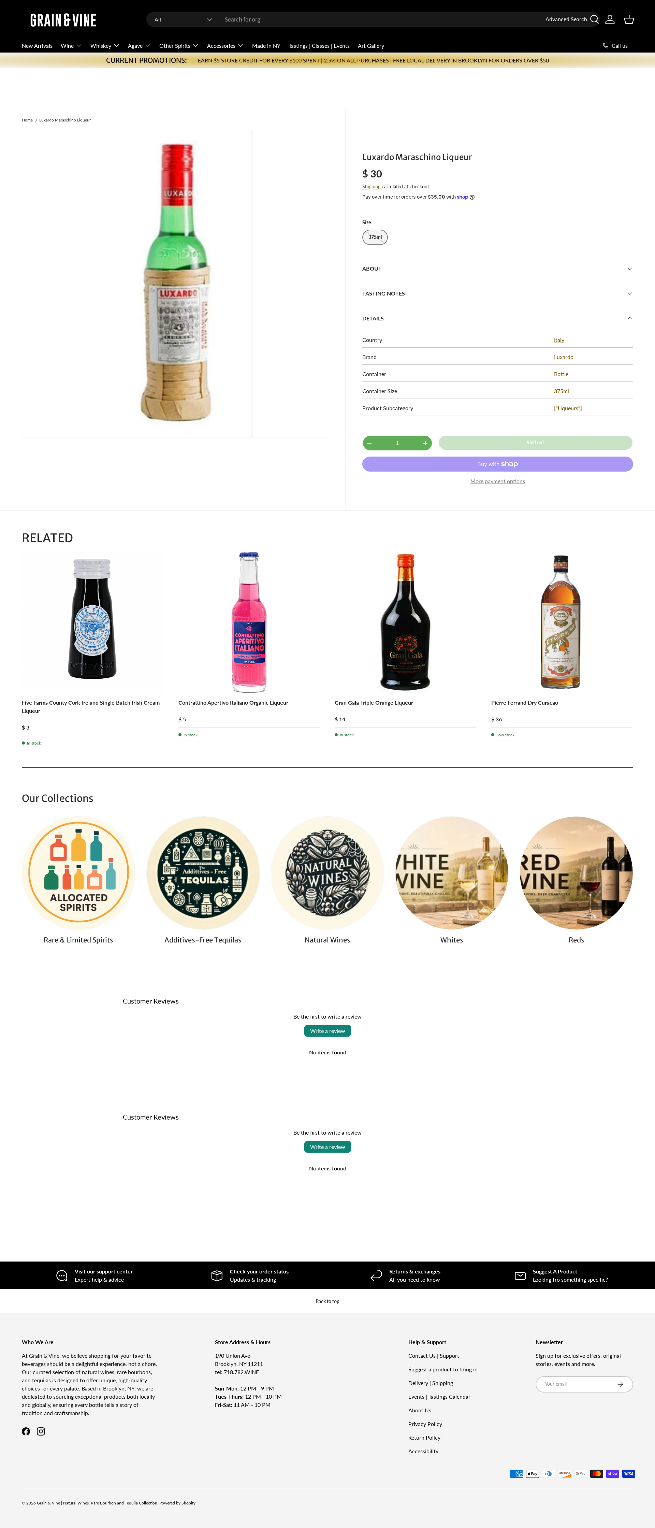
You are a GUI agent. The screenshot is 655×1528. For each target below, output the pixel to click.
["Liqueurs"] (568, 408)
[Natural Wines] (327, 873)
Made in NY (266, 45)
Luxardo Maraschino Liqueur (65, 120)
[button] (629, 19)
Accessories (221, 45)
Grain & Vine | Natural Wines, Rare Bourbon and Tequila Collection (97, 1502)
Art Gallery (371, 45)
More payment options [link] (497, 481)
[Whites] (451, 873)
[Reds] (576, 873)
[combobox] (373, 19)
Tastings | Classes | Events (319, 45)
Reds (576, 940)
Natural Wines (327, 940)
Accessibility (423, 1451)
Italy (559, 339)
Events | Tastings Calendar (439, 1396)
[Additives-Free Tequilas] (203, 873)
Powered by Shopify (177, 1502)
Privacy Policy (425, 1424)
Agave (135, 45)
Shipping (371, 186)
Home (27, 120)
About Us (419, 1410)
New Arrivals (37, 45)
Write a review (327, 1030)
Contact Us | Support (433, 1355)
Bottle (561, 374)
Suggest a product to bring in (443, 1369)
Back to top (327, 1301)
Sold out (535, 442)
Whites (451, 940)
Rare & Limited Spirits (78, 940)
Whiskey (100, 45)
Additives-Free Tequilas (203, 940)
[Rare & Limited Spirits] (78, 873)
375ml (561, 391)
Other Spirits (174, 45)
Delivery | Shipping (430, 1383)
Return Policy (424, 1437)
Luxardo (563, 357)
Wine (67, 45)
